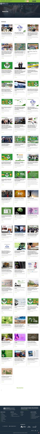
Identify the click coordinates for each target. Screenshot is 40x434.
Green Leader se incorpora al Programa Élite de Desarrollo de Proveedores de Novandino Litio (7, 33)
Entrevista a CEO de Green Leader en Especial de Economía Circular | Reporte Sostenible (20, 234)
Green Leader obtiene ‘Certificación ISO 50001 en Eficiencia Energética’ (6, 145)
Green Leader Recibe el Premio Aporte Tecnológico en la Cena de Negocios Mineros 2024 (7, 199)
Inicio (12, 4)
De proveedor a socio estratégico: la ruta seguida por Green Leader (20, 90)
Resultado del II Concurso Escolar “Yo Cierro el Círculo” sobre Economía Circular (20, 145)
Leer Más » (16, 37)
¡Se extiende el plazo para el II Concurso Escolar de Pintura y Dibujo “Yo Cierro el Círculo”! (6, 163)
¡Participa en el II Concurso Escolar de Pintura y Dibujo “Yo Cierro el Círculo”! (20, 163)
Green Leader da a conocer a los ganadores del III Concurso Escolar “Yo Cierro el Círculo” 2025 (20, 52)
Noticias (21, 4)
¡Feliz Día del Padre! (31, 198)
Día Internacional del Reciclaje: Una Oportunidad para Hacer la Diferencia (7, 216)
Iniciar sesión (30, 4)
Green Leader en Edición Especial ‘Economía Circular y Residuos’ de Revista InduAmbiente (33, 359)
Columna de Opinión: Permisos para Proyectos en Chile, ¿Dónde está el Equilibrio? (20, 252)
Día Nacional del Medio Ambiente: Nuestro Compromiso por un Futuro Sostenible (20, 180)
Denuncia (24, 4)
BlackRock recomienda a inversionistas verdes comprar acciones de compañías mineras (7, 270)
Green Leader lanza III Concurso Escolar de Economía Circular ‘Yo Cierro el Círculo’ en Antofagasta (33, 90)
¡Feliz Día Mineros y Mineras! (19, 198)
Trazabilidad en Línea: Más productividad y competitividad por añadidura (7, 234)
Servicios (15, 4)
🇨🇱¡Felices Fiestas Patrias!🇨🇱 (32, 179)
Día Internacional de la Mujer (32, 215)
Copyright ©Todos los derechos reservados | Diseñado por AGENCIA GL (20, 432)
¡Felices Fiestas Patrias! (31, 269)
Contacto (27, 4)
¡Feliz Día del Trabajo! (18, 215)
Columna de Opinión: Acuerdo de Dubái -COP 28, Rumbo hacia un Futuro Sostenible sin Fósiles (33, 234)
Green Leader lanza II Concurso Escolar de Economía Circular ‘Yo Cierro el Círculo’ (33, 163)
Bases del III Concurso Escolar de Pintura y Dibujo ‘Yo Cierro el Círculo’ (7, 108)
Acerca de (19, 4)
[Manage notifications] (38, 432)
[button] (20, 389)
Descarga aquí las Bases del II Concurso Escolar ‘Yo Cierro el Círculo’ (6, 180)
